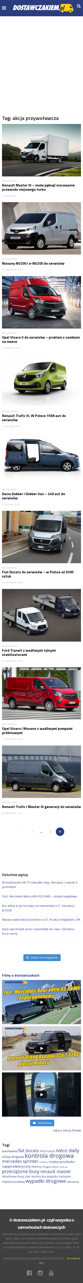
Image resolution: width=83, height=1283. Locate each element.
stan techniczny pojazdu (41, 1176)
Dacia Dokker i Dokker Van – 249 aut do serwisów (33, 496)
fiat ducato (28, 1150)
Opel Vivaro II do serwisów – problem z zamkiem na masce (41, 339)
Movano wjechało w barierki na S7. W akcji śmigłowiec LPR (41, 920)
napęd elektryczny (16, 1166)
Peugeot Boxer (51, 1166)
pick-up (64, 1166)
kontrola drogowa (49, 1156)
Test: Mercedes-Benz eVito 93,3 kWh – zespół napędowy (39, 896)
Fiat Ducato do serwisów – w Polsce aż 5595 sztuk (38, 574)
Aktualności (10, 180)
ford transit (47, 1151)
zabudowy (73, 1182)
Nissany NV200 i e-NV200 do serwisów (33, 263)
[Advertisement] (41, 59)
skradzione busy (13, 1176)
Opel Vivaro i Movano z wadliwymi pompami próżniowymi (37, 730)
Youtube (52, 1273)
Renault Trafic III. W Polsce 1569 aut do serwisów (34, 418)
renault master (55, 1171)
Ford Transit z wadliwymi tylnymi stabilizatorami (29, 652)
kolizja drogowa (13, 1156)
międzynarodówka (61, 1162)
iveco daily (67, 1150)
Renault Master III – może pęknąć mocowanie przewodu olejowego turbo (38, 187)
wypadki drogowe (46, 1181)
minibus (43, 1161)
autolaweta (9, 1151)
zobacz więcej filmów (67, 1130)
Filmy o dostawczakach (20, 975)
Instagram (41, 1273)
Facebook (31, 1273)
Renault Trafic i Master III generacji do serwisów (41, 807)
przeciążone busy (20, 1171)
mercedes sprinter (20, 1161)
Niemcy (37, 1166)
